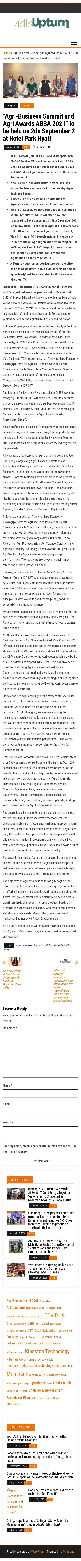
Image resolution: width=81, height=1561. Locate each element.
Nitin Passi (12, 1383)
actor (33, 1300)
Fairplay (12, 1337)
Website (8, 1122)
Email (7, 1104)
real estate (62, 1382)
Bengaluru (53, 1307)
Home (6, 53)
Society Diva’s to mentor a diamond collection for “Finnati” (50, 1492)
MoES (70, 1366)
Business (27, 105)
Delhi (37, 1324)
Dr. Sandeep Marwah (16, 1331)
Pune (49, 1383)
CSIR (31, 1323)
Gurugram (33, 1337)
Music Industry (35, 1374)
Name (7, 1085)
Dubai (37, 1330)
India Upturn (43, 146)
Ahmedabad (45, 1301)
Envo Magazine (65, 1551)
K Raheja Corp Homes (21, 1359)
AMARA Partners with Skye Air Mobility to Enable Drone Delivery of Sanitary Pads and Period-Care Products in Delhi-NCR (51, 1246)
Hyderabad (46, 1337)
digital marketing (51, 1323)
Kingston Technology (47, 1351)
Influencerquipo (15, 1352)
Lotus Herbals (45, 1359)
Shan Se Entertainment (45, 1390)
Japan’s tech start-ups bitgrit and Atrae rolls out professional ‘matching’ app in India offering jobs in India (39, 1456)
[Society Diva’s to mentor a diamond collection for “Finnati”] (16, 1501)
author (41, 1308)
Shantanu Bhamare (22, 1397)
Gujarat (23, 1337)
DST (30, 1330)
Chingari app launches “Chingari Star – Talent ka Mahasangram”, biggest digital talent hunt (37, 1522)
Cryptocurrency (16, 1323)
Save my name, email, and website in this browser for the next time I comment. (40, 1148)
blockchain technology (17, 1316)
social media (45, 1398)
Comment (10, 1028)
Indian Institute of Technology (27, 1343)
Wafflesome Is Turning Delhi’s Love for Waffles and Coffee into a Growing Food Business (50, 1268)
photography (24, 1383)
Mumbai (15, 1374)
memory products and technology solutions (36, 1366)
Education (50, 1330)
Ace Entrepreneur (17, 1300)
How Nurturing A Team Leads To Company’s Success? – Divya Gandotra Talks (12, 979)
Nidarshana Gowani (57, 1374)
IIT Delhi (58, 1337)
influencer (54, 1343)
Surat (56, 1398)
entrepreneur (66, 1330)
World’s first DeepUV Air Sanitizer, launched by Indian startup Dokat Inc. (36, 1438)
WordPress (38, 1551)
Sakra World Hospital (17, 1391)
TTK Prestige (13, 1404)
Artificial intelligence (21, 1307)
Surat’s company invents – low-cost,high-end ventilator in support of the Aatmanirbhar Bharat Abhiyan (40, 1475)
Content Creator (36, 1317)
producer (38, 1383)
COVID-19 (54, 1315)
